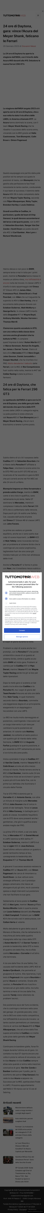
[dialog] (22, 606)
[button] (22, 603)
